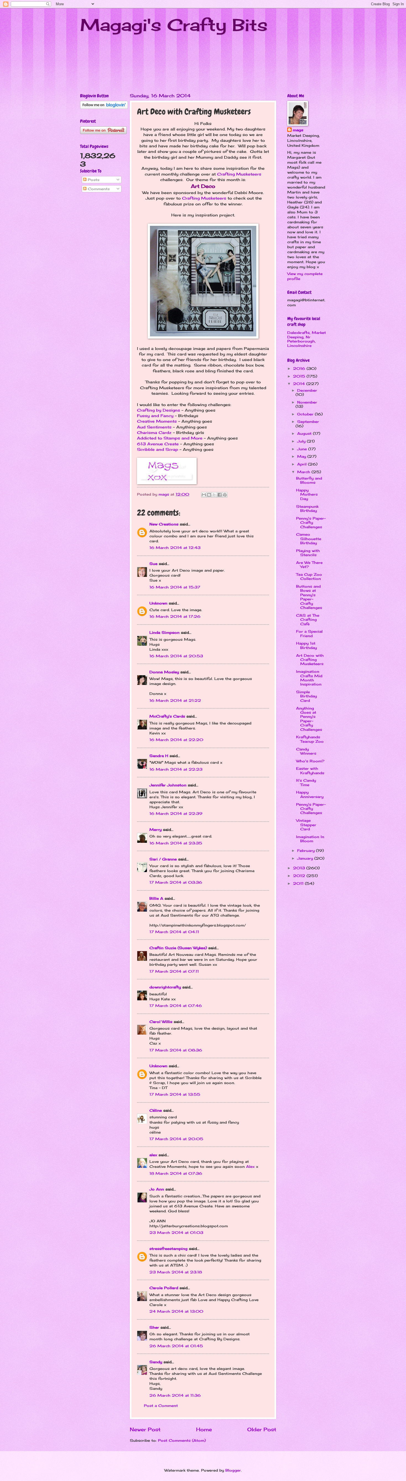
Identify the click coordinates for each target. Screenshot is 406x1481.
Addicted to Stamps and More (169, 438)
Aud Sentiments (154, 427)
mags (298, 130)
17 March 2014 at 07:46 (175, 1005)
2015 (300, 376)
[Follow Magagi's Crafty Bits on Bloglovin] (104, 107)
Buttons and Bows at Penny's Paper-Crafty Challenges (309, 597)
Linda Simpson (164, 632)
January (305, 858)
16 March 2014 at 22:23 (175, 769)
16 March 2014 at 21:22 (175, 700)
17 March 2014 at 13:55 (174, 1094)
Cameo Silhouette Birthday (308, 538)
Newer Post (145, 1429)
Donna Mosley (164, 672)
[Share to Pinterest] (225, 495)
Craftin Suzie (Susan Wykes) (178, 948)
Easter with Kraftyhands (310, 770)
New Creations (163, 524)
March (304, 472)
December (307, 390)
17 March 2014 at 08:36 (175, 1050)
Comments (98, 189)
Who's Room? (310, 761)
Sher (154, 1327)
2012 (300, 875)
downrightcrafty (165, 987)
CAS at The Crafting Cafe (307, 619)
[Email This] (204, 495)
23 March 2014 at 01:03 (176, 1232)
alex (153, 1155)
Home (204, 1429)
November (307, 402)
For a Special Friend (309, 633)
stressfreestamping (168, 1248)
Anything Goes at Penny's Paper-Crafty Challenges (309, 719)
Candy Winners (306, 751)
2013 (299, 868)
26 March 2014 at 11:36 (175, 1395)
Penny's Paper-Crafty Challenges (311, 522)
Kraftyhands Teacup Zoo (310, 739)
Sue (153, 563)
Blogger (233, 1470)
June (302, 449)
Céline (155, 1110)
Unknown (158, 603)
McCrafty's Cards (167, 716)
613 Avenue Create (158, 444)
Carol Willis (160, 1021)
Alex (250, 1166)
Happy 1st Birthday (306, 645)
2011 (299, 883)
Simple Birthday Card (306, 696)
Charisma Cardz (154, 432)
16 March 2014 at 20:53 (176, 656)
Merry (155, 829)
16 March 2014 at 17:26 (175, 616)
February (306, 850)
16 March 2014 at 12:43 (175, 547)
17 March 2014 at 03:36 (175, 882)
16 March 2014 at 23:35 (175, 843)
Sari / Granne (163, 859)
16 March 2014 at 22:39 (175, 813)
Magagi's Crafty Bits (174, 25)
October (306, 414)
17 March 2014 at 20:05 (176, 1139)
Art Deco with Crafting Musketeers (310, 659)
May (302, 456)
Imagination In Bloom (310, 838)
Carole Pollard (163, 1288)
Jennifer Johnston (167, 785)
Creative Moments (157, 421)
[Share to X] (214, 495)
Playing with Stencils (308, 552)
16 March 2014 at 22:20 (176, 739)
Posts (92, 179)
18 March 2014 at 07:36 (175, 1173)
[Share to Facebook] (219, 495)
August (305, 433)
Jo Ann (156, 1189)
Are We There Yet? (309, 564)
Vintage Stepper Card (306, 824)
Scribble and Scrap (157, 449)
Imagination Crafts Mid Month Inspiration (309, 677)
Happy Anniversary (309, 794)
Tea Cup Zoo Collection (309, 576)
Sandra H (158, 755)
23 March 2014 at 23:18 (175, 1272)
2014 (299, 383)
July (302, 441)
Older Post (261, 1429)
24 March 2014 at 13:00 (176, 1311)
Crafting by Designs (158, 410)
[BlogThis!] (209, 495)
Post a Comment (161, 1405)
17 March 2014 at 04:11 (174, 932)
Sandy (155, 1362)
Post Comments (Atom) (182, 1440)
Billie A (156, 898)
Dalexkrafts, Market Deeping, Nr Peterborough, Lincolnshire (306, 338)
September (308, 421)
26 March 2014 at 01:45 (176, 1346)
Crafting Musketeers (239, 174)
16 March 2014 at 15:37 (174, 587)
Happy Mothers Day (307, 494)
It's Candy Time (306, 782)
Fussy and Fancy (155, 416)
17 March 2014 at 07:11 (174, 971)
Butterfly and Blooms (309, 480)
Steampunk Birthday (307, 508)
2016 (300, 368)
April (302, 464)
